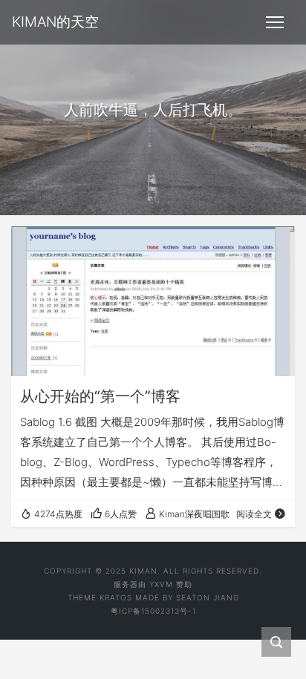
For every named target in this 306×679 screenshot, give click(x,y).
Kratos (116, 597)
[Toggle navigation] (274, 22)
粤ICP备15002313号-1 (153, 610)
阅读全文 (254, 513)
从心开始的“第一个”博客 (100, 396)
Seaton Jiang (207, 597)
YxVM (161, 584)
